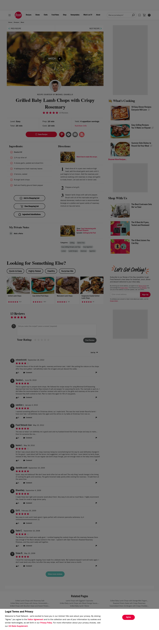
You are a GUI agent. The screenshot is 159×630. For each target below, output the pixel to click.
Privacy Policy (46, 623)
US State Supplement (18, 626)
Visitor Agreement (35, 620)
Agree (128, 617)
